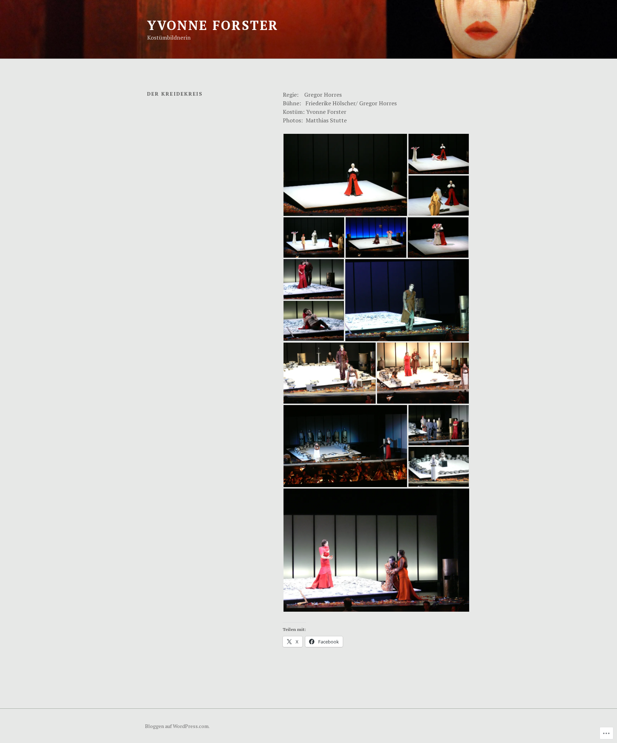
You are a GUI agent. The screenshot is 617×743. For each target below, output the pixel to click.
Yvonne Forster (213, 25)
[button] (345, 175)
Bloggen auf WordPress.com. (177, 726)
